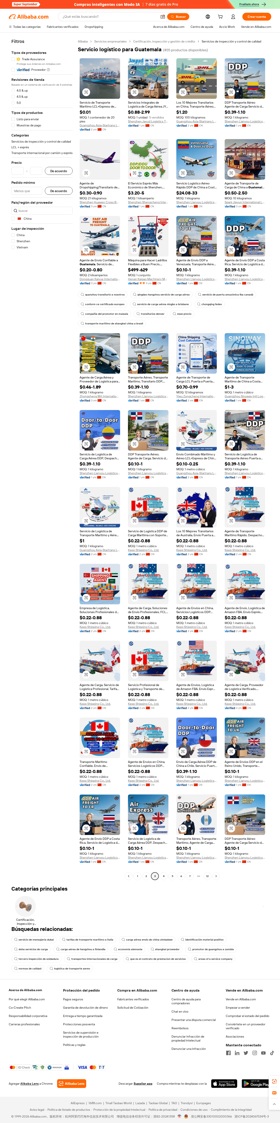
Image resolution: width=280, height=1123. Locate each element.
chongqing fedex (211, 304)
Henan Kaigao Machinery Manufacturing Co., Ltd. (148, 279)
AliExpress (78, 1103)
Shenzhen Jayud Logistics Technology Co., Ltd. (148, 121)
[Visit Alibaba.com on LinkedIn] (237, 1053)
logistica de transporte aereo (72, 968)
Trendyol (186, 1103)
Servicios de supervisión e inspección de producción (81, 1034)
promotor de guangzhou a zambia (213, 949)
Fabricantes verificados (133, 999)
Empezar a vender (238, 1007)
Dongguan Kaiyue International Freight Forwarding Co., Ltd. (100, 279)
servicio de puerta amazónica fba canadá (227, 294)
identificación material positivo (204, 939)
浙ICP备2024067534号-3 (251, 1116)
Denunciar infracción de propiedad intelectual (188, 1038)
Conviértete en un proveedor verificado (245, 1026)
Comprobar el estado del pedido (247, 1016)
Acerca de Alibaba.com (25, 990)
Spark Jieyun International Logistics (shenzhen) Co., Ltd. (245, 202)
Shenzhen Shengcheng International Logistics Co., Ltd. (148, 202)
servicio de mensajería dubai (36, 939)
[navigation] (42, 459)
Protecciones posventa (79, 1024)
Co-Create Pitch (20, 1007)
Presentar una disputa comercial (194, 1020)
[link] (274, 1081)
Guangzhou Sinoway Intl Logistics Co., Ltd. (245, 396)
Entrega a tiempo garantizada (82, 1016)
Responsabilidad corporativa (28, 1016)
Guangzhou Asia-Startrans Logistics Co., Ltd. (100, 125)
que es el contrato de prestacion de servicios (158, 958)
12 (207, 876)
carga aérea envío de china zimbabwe (149, 939)
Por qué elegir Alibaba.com (27, 999)
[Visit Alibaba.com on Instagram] (254, 1053)
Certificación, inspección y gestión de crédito (164, 41)
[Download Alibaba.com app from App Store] (224, 1083)
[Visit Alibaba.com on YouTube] (263, 1053)
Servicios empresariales (110, 41)
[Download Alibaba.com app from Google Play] (256, 1083)
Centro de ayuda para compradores (186, 1001)
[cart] (221, 17)
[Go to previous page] (129, 876)
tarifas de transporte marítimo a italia (89, 939)
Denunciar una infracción (189, 1048)
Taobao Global (158, 1103)
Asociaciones (235, 1036)
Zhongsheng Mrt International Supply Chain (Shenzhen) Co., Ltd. (100, 396)
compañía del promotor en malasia (106, 313)
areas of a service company (215, 958)
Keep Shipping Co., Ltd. (143, 550)
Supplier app (143, 1083)
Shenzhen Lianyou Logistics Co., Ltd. (245, 121)
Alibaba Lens (29, 1083)
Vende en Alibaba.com (241, 999)
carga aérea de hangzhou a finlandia (83, 949)
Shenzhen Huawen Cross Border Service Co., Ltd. (100, 202)
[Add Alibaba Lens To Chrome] (71, 1083)
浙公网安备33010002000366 (211, 1116)
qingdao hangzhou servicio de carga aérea (163, 294)
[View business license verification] (179, 1116)
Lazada (140, 1103)
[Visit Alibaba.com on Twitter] (245, 1053)
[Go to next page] (216, 876)
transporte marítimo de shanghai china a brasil (114, 323)
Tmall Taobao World (118, 1103)
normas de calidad (30, 968)
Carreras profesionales (24, 1024)
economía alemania (130, 949)
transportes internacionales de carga (94, 958)
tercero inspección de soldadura (39, 958)
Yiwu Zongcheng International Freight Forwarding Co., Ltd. (196, 396)
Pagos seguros (73, 999)
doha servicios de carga (33, 949)
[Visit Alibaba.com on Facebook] (228, 1053)
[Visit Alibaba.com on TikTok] (272, 1053)
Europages (203, 1103)
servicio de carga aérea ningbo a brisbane (163, 304)
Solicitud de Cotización (132, 1007)
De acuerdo (58, 171)
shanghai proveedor (167, 949)
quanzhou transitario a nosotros (105, 294)
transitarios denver (152, 313)
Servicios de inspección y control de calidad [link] (231, 41)
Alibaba (83, 41)
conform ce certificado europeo (104, 304)
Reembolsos (180, 1028)
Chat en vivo (180, 1011)
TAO (174, 1103)
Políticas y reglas (74, 1045)
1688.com (95, 1103)
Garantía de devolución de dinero (85, 1007)
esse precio (184, 313)
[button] (162, 16)
